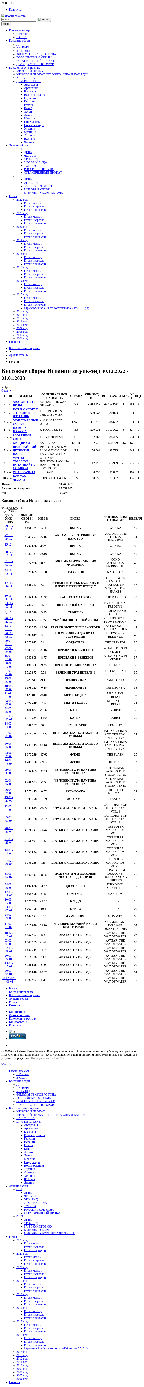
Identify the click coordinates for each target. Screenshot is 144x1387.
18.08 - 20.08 (9, 687)
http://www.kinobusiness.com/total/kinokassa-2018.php (56, 308)
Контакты (15, 9)
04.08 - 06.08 (9, 702)
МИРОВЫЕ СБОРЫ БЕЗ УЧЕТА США (49, 192)
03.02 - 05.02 (9, 942)
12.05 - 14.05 (9, 808)
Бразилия (30, 91)
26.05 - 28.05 (9, 791)
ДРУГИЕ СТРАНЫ (28, 81)
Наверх (6, 1064)
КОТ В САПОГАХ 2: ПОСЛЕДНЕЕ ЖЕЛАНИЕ (25, 413)
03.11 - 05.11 (9, 605)
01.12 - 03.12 (9, 563)
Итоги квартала (34, 206)
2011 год (21, 321)
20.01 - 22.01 (9, 957)
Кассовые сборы (19, 40)
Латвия (28, 111)
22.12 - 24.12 (9, 537)
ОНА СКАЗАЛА (24, 472)
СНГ (19, 148)
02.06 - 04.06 (9, 782)
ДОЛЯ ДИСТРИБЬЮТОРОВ (35, 64)
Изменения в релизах (22, 1018)
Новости (14, 341)
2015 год (22, 294)
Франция (30, 132)
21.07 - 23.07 (9, 717)
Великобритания (34, 94)
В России (22, 33)
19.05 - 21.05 (9, 799)
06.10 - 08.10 (9, 635)
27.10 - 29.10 (9, 612)
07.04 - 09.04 (9, 862)
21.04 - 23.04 (9, 841)
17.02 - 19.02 (9, 925)
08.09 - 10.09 (9, 665)
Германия (30, 98)
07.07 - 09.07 (9, 734)
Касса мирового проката (24, 67)
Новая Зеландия (34, 125)
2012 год (22, 318)
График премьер (19, 30)
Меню (6, 23)
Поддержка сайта (42, 1058)
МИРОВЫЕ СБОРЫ (37, 189)
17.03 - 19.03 (9, 893)
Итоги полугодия (35, 209)
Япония (29, 142)
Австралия (31, 84)
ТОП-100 (30, 165)
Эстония (29, 135)
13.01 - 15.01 (9, 964)
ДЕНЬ (20, 44)
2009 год (22, 328)
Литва (28, 115)
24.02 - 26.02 (9, 916)
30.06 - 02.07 (9, 745)
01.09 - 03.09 (9, 672)
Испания (29, 101)
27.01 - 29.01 (9, 949)
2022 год (22, 199)
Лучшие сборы (18, 145)
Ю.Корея (29, 138)
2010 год (22, 324)
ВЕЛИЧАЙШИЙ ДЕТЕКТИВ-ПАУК (24, 450)
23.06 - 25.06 (9, 754)
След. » (6, 390)
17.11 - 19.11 (9, 584)
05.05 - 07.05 (9, 819)
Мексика (29, 118)
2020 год (22, 226)
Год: (4, 511)
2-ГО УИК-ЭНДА (35, 162)
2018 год (22, 253)
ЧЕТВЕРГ (22, 47)
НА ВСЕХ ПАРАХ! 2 (20, 429)
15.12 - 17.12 (9, 546)
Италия (28, 104)
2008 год (22, 331)
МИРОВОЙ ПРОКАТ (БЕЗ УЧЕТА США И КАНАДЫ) (52, 74)
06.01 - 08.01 (9, 972)
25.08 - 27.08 (9, 680)
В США (21, 37)
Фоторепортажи (19, 1015)
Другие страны (18, 355)
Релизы (13, 988)
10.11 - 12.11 (9, 597)
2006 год (22, 338)
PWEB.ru (59, 1058)
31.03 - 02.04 (9, 875)
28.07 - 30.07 (9, 710)
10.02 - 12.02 (9, 934)
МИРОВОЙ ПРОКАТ (30, 71)
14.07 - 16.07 (9, 725)
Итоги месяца (33, 203)
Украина (29, 128)
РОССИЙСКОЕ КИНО (39, 169)
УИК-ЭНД (23, 50)
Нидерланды (32, 121)
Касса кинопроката (21, 991)
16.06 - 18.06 (9, 762)
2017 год (22, 267)
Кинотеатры (17, 1011)
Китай (28, 108)
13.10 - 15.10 (9, 627)
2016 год (22, 280)
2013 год (22, 314)
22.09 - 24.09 (9, 650)
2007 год (22, 335)
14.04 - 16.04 (9, 851)
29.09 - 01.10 (9, 642)
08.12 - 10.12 (9, 553)
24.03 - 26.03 (9, 886)
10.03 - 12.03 (9, 901)
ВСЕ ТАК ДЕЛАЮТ (20, 478)
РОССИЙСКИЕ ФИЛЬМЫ (34, 57)
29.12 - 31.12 (9, 527)
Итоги (13, 196)
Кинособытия (18, 1022)
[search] (44, 20)
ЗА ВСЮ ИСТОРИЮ (38, 186)
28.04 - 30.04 (9, 830)
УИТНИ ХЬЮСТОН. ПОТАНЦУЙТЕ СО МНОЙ (24, 463)
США (20, 176)
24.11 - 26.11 (9, 572)
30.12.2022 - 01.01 (9, 980)
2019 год (22, 240)
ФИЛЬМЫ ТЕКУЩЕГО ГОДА (36, 54)
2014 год (22, 311)
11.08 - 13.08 (9, 695)
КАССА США (25, 77)
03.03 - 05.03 (9, 908)
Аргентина (31, 88)
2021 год (22, 213)
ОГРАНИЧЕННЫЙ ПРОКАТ (35, 60)
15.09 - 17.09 (9, 657)
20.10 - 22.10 (9, 620)
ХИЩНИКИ (21, 443)
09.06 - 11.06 (9, 771)
